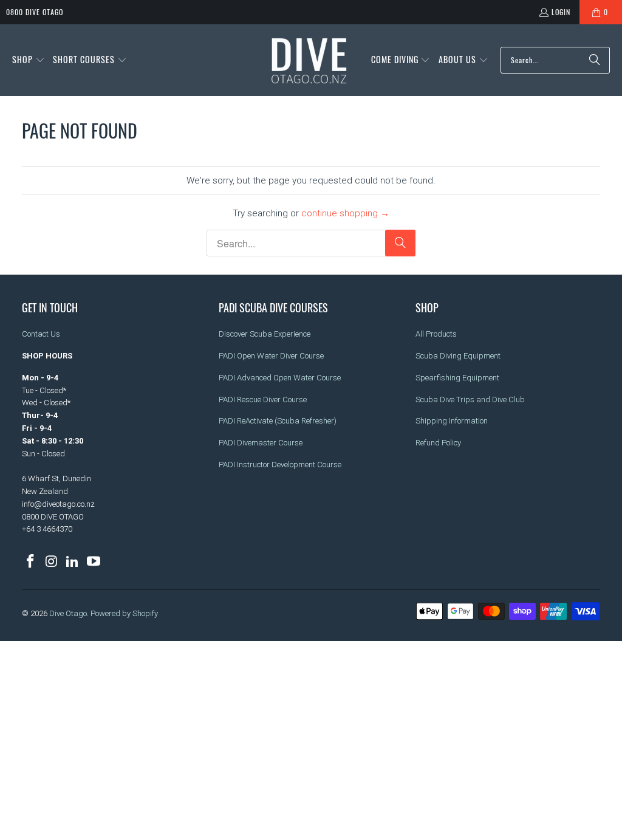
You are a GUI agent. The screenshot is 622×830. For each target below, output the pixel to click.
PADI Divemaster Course (260, 442)
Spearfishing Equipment (457, 377)
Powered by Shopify (124, 613)
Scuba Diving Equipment (458, 355)
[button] (28, 60)
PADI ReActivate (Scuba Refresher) (278, 420)
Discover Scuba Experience (264, 333)
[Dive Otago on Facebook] (31, 562)
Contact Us (41, 333)
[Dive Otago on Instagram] (52, 562)
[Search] (594, 60)
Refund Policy (438, 442)
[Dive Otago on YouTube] (94, 562)
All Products (436, 333)
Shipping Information (451, 420)
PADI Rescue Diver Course (263, 399)
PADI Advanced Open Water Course (280, 377)
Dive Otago (68, 613)
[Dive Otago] (309, 60)
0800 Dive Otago (34, 12)
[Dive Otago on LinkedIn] (73, 562)
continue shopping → (345, 213)
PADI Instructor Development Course (280, 464)
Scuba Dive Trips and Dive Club (470, 399)
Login (561, 12)
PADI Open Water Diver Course (271, 355)
